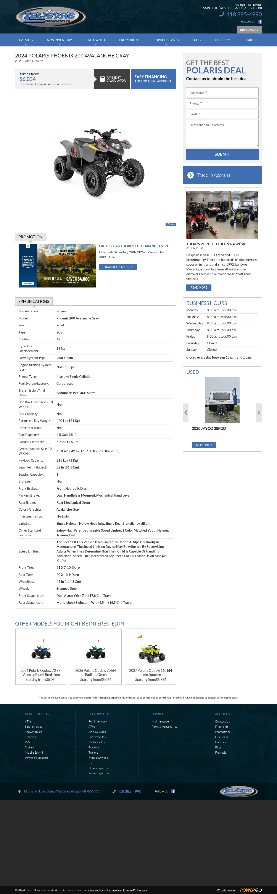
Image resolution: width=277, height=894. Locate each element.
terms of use (115, 890)
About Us (222, 714)
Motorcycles (97, 742)
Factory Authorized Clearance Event (134, 246)
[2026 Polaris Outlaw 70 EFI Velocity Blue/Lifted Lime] (41, 648)
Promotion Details (117, 266)
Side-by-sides (33, 726)
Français (252, 29)
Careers (220, 742)
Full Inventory (98, 721)
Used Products (101, 714)
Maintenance (160, 721)
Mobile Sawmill (34, 752)
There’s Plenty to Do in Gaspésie (216, 244)
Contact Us (222, 721)
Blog (218, 747)
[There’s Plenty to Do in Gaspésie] (222, 215)
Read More (199, 287)
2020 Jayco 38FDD (209, 428)
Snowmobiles (33, 732)
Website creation (226, 890)
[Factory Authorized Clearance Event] (57, 266)
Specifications (33, 301)
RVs (27, 742)
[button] (185, 412)
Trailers (30, 747)
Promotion (30, 237)
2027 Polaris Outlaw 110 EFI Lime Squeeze (150, 672)
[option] (222, 412)
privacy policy (95, 890)
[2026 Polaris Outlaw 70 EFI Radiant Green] (96, 648)
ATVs (28, 721)
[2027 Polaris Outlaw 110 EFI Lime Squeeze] (150, 648)
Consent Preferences (135, 890)
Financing (221, 726)
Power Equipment (36, 757)
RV (90, 763)
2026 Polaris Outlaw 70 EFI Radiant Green (95, 672)
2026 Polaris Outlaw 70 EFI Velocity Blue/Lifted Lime (41, 672)
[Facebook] (260, 22)
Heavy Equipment (100, 768)
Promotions (222, 732)
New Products (37, 714)
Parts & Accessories (164, 726)
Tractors (30, 737)
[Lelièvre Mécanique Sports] (51, 17)
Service (158, 714)
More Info (204, 445)
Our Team (221, 737)
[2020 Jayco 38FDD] (222, 400)
